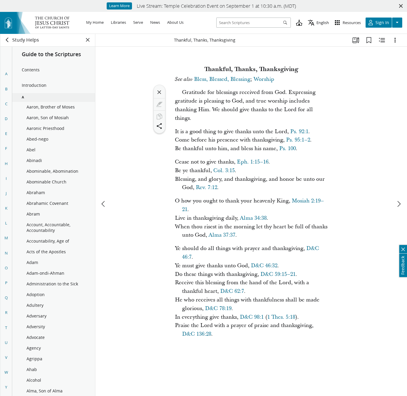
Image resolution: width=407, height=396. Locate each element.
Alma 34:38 (253, 218)
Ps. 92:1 (299, 131)
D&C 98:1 (252, 317)
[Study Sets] (356, 40)
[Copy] (159, 116)
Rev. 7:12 (206, 187)
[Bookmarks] (369, 40)
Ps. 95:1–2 (298, 140)
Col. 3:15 (224, 170)
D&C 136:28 (196, 334)
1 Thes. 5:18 (281, 317)
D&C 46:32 (264, 265)
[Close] (159, 92)
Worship (264, 79)
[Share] (159, 126)
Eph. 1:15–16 (252, 162)
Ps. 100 (287, 148)
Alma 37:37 (222, 235)
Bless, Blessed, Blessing (222, 79)
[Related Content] (382, 40)
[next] (399, 204)
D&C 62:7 (232, 291)
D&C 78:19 (218, 308)
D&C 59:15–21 (278, 274)
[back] (7, 40)
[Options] (395, 40)
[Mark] (159, 104)
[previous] (104, 204)
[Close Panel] (88, 40)
